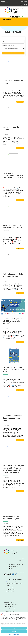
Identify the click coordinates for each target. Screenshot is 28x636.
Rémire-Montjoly (14, 566)
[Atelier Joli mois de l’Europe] (13, 115)
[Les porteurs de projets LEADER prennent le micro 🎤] (13, 307)
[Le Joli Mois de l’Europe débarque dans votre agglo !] (13, 404)
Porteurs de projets (4, 2)
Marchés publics (24, 5)
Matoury (21, 560)
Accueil (5, 19)
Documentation (24, 1)
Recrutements (9, 606)
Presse (26, 2)
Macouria (21, 558)
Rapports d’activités (23, 4)
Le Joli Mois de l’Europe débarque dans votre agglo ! (12, 418)
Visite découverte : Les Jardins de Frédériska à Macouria (12, 228)
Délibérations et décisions (12, 608)
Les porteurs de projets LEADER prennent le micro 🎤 (12, 321)
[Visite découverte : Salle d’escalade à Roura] (13, 262)
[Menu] (7, 17)
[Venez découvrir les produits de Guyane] (13, 504)
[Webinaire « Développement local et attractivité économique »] (13, 161)
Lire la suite (20, 101)
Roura (11, 568)
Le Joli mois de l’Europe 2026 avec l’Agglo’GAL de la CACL (13, 369)
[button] (26, 614)
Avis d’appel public (10, 611)
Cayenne (21, 556)
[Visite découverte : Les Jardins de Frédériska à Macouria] (13, 213)
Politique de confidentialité (14, 634)
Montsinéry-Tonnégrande (17, 564)
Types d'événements (7, 38)
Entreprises (3, 1)
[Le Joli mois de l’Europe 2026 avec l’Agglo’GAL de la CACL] (13, 355)
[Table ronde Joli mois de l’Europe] (13, 68)
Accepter (14, 628)
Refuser (14, 631)
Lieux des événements (8, 45)
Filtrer (13, 53)
